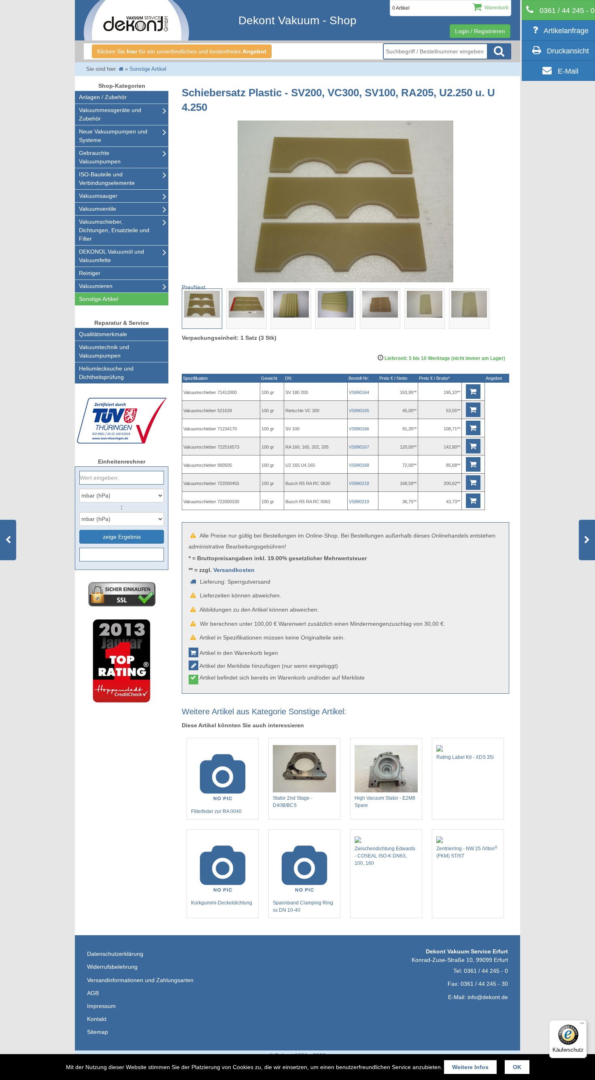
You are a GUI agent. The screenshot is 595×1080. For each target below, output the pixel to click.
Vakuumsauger (98, 196)
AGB (93, 993)
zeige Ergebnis (122, 537)
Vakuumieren (96, 286)
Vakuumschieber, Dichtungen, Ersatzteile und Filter (114, 230)
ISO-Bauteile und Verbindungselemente (107, 178)
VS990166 (359, 428)
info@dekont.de (488, 997)
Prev (187, 287)
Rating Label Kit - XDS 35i (465, 757)
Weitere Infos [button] (470, 1067)
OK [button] (517, 1067)
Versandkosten (234, 570)
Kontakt (96, 1019)
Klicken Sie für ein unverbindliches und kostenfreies (181, 51)
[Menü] (582, 1025)
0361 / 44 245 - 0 (486, 971)
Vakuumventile (97, 208)
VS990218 (359, 483)
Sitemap (97, 1032)
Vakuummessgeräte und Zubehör (110, 114)
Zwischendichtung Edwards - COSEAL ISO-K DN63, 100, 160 (385, 856)
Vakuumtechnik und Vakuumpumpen (104, 351)
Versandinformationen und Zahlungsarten (140, 980)
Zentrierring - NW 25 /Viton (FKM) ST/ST (466, 852)
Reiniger (89, 273)
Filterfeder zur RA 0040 (216, 811)
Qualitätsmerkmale (103, 334)
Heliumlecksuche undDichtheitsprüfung (106, 372)
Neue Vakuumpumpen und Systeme (113, 135)
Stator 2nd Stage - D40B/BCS (292, 801)
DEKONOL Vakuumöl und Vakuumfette (111, 255)
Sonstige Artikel (98, 299)
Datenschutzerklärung (115, 954)
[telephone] (558, 10)
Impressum (101, 1006)
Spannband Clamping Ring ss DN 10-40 (303, 906)
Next (199, 287)
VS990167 (359, 447)
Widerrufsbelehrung (112, 967)
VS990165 (359, 410)
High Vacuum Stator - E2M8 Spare (385, 801)
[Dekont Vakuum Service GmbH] (136, 20)
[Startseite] (121, 69)
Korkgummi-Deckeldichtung (221, 903)
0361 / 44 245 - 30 (484, 983)
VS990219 (359, 501)
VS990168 (359, 465)
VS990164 (359, 392)
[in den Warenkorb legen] (473, 391)
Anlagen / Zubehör (103, 97)
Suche (499, 51)
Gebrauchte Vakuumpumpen (100, 157)
